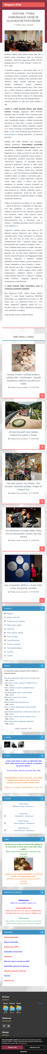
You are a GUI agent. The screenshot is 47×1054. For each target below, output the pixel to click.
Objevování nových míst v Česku (15, 697)
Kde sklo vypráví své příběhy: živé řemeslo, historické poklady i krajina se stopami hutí (23, 486)
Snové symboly (12, 636)
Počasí (40, 1003)
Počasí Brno (23, 813)
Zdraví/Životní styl (13, 640)
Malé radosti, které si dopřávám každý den (19, 721)
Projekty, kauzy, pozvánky (24, 25)
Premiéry (10, 652)
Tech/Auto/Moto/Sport (14, 648)
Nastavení (23, 1051)
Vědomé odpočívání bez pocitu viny (16, 702)
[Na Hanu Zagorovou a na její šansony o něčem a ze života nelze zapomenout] (7, 744)
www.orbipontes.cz (11, 226)
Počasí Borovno (23, 828)
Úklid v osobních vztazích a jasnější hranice (19, 688)
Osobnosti (10, 629)
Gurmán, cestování (13, 644)
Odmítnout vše (35, 1047)
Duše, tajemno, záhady (15, 633)
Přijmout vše (12, 1047)
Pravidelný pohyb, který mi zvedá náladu (18, 692)
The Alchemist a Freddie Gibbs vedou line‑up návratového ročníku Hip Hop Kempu (23, 533)
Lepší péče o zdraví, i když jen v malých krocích (20, 683)
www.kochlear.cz (11, 134)
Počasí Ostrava (23, 821)
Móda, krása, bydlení (14, 625)
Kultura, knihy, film (13, 617)
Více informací (22, 1043)
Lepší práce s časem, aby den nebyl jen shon (20, 716)
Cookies (10, 656)
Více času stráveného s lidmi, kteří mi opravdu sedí (21, 678)
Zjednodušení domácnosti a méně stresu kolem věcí (22, 712)
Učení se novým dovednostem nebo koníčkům (20, 707)
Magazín (10, 613)
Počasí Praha (23, 804)
